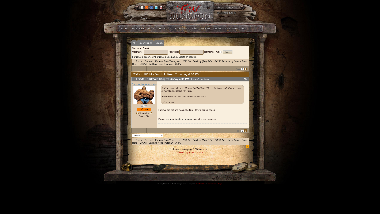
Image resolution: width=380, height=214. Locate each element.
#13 (245, 79)
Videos (227, 28)
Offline (144, 106)
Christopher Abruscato (144, 84)
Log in (168, 119)
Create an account (187, 57)
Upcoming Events (181, 28)
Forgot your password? (143, 57)
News (235, 28)
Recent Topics (145, 43)
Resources (205, 28)
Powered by (182, 152)
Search (159, 43)
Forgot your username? (166, 57)
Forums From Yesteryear (167, 61)
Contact (243, 28)
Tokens (195, 28)
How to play (165, 28)
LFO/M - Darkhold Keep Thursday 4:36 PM (161, 64)
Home (124, 28)
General (148, 61)
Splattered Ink (200, 183)
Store (134, 28)
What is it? (152, 28)
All (134, 43)
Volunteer (216, 28)
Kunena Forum (196, 152)
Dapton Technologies (215, 183)
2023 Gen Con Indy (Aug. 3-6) (197, 61)
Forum (142, 28)
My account (222, 12)
